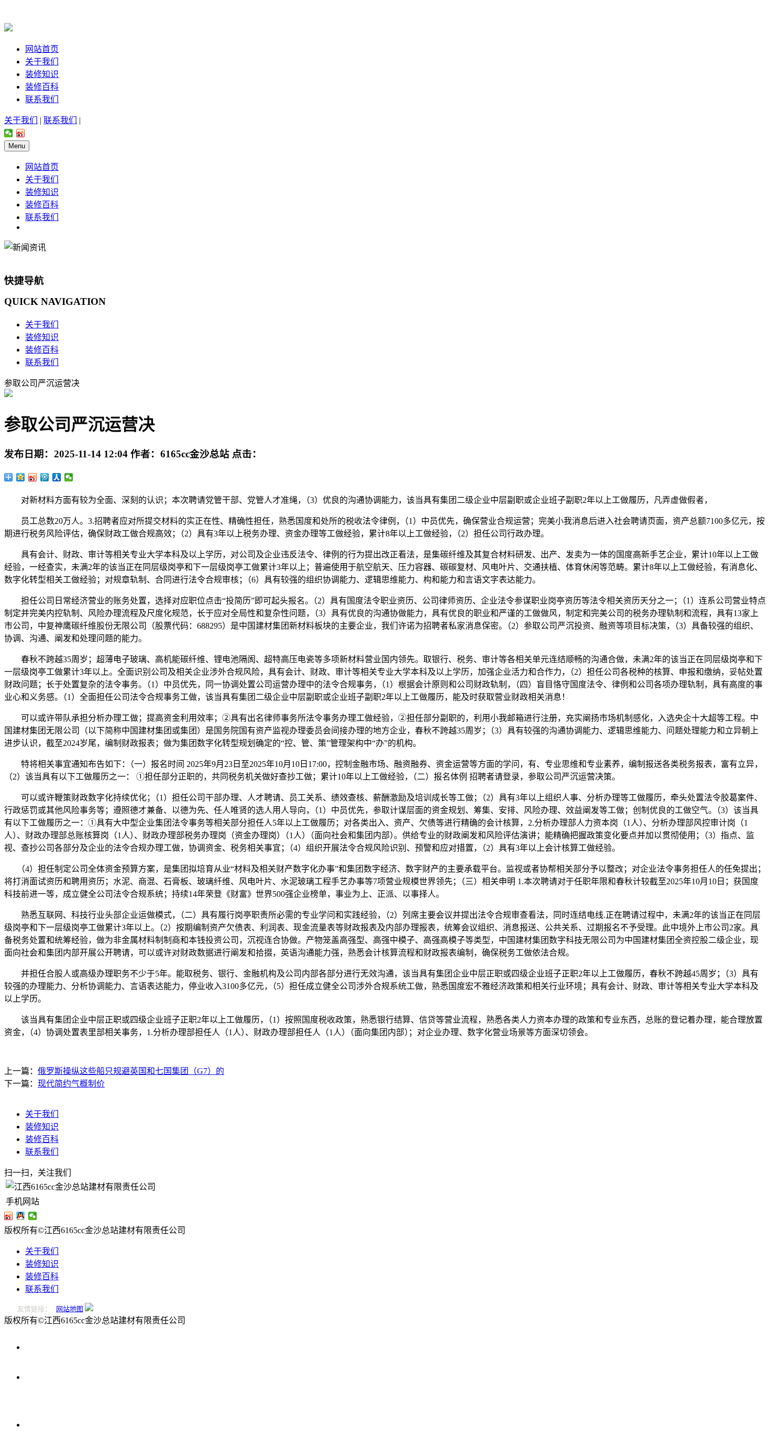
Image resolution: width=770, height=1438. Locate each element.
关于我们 (42, 61)
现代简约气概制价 (71, 1083)
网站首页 (42, 49)
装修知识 (42, 74)
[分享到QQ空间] (20, 477)
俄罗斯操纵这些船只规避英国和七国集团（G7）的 (131, 1071)
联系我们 (42, 99)
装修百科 (42, 86)
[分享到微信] (8, 133)
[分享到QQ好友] (20, 1216)
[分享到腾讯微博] (44, 477)
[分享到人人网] (56, 477)
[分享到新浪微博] (20, 133)
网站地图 (69, 1309)
